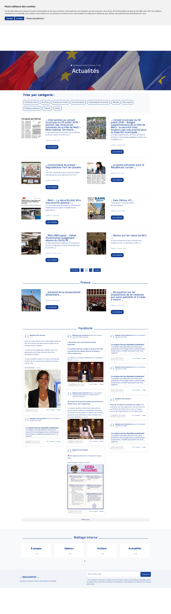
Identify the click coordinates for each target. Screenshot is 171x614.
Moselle (116, 102)
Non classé (127, 102)
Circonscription (78, 102)
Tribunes (47, 108)
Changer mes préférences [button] (35, 18)
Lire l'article (52, 147)
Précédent (74, 270)
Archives (45, 102)
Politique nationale (32, 108)
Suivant (97, 270)
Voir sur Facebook (51, 410)
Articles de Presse (60, 102)
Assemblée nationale (78, 396)
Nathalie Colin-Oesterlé (37, 335)
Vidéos (57, 108)
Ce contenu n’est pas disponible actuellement (127, 345)
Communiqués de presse (98, 102)
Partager (59, 410)
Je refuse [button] (19, 18)
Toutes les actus (31, 102)
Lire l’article (52, 307)
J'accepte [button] (9, 18)
